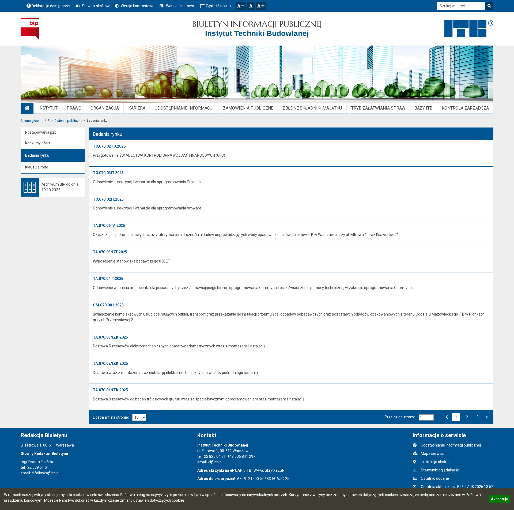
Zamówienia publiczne (64, 121)
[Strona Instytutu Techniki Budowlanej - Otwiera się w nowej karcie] (468, 28)
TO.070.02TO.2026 (109, 146)
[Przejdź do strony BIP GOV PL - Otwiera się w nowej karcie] (30, 29)
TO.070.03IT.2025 (108, 173)
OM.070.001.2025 (108, 305)
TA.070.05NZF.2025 (110, 252)
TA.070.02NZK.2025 (110, 363)
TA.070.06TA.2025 (109, 225)
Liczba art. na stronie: (111, 417)
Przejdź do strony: (400, 417)
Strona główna (32, 121)
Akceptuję (499, 500)
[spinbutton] (426, 417)
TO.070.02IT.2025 (108, 199)
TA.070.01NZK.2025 (110, 390)
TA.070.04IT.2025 (108, 278)
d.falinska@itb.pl (45, 473)
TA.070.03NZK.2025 (110, 337)
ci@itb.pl (215, 462)
